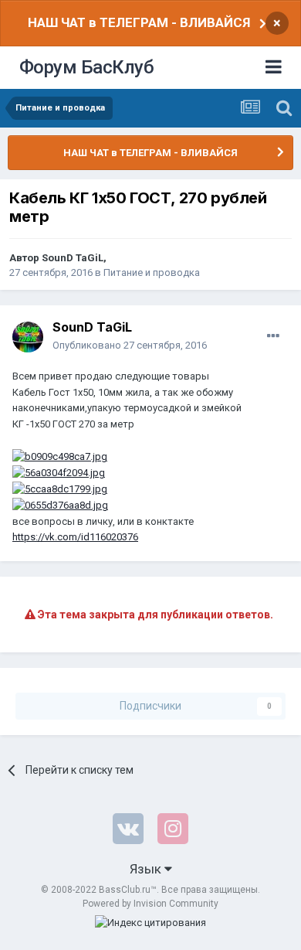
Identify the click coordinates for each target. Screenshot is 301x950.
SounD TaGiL (72, 258)
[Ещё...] (273, 336)
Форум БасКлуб (86, 67)
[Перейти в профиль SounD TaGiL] (27, 337)
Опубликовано (129, 345)
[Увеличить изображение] (59, 456)
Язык (147, 869)
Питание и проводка (151, 272)
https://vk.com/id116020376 (75, 537)
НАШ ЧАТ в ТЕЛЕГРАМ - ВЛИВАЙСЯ (139, 22)
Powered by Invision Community (150, 903)
